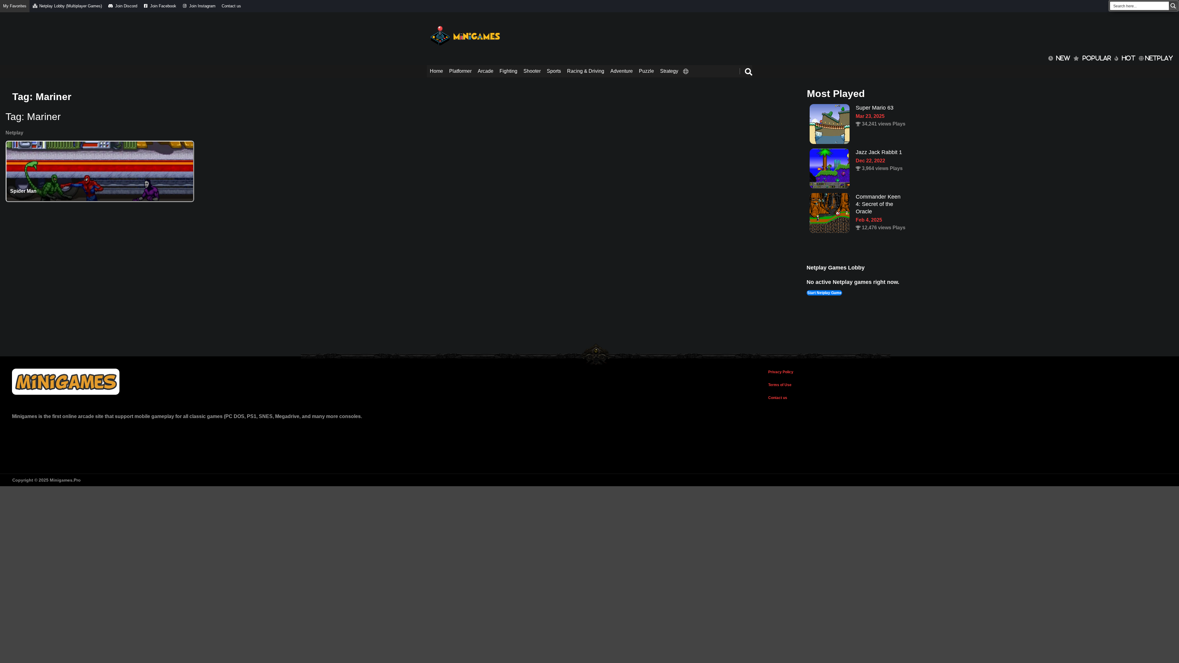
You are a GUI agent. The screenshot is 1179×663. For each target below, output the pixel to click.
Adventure (621, 71)
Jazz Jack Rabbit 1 (879, 108)
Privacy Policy (780, 372)
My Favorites (14, 6)
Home (436, 71)
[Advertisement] (640, 34)
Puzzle (646, 71)
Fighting (508, 71)
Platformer (460, 71)
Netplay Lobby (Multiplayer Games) (70, 6)
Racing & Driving (585, 71)
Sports (554, 71)
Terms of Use (780, 385)
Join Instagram (202, 6)
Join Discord (126, 6)
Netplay (1158, 58)
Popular (1097, 58)
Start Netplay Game (824, 293)
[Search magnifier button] (1173, 6)
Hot (1128, 58)
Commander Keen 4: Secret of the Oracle (878, 159)
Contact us (231, 6)
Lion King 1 (869, 197)
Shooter (532, 71)
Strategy (669, 71)
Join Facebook (163, 6)
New (1061, 58)
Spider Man (23, 191)
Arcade (485, 71)
